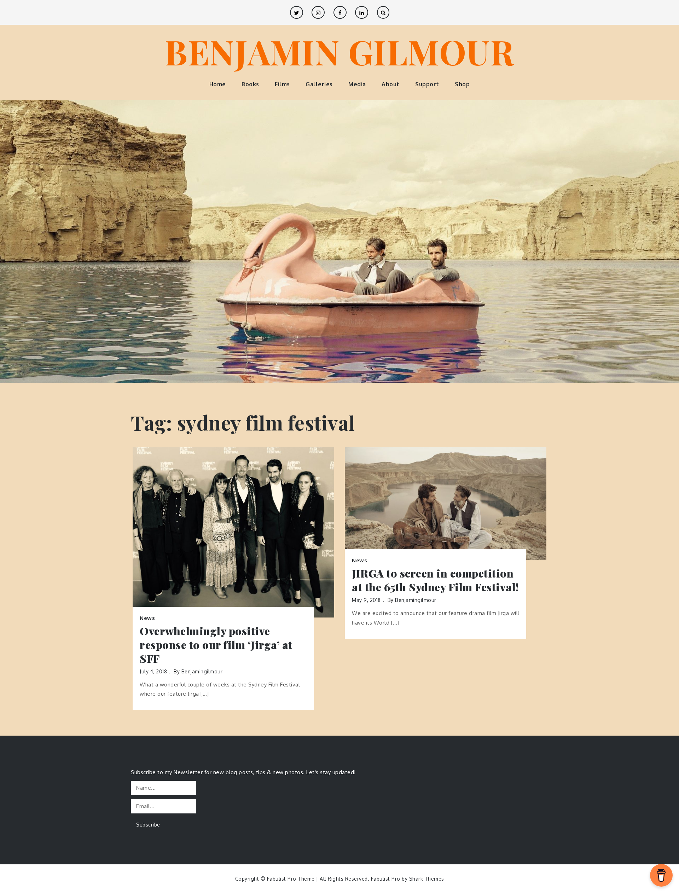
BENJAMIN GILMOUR (339, 51)
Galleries (319, 84)
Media (357, 84)
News (147, 618)
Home (217, 84)
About (391, 84)
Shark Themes (426, 879)
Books (250, 84)
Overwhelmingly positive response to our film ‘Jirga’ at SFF (216, 645)
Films (282, 84)
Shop (462, 84)
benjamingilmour (202, 671)
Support (427, 84)
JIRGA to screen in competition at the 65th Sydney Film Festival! (435, 580)
